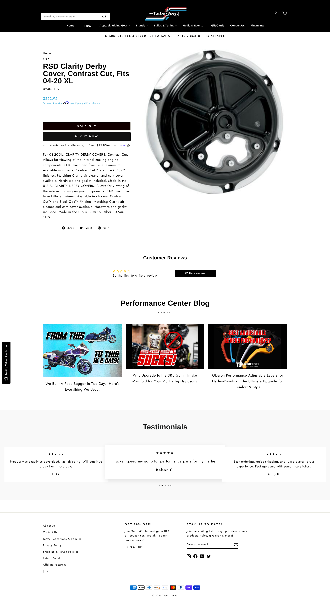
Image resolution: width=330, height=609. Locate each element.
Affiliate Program (54, 565)
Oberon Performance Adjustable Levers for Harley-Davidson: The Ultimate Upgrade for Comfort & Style (247, 381)
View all (165, 312)
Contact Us (50, 532)
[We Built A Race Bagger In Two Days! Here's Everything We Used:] (82, 350)
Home (47, 53)
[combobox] (75, 16)
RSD (46, 59)
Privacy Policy (52, 545)
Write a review (195, 273)
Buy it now (86, 136)
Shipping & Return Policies (61, 552)
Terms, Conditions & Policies (62, 539)
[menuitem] (70, 25)
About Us (49, 526)
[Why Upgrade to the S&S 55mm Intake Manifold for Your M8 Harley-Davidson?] (165, 346)
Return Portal (51, 558)
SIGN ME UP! (134, 547)
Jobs (46, 571)
